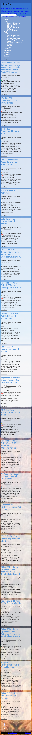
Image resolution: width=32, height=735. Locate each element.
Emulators (7, 108)
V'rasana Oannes (11, 75)
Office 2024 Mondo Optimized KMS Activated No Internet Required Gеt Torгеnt (10, 570)
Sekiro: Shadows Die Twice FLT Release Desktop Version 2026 (11, 285)
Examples (7, 198)
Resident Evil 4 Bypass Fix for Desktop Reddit (11, 602)
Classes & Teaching (13, 38)
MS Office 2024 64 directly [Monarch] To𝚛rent (13, 13)
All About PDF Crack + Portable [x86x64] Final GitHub (11, 476)
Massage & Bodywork (14, 43)
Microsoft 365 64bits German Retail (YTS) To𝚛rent (15, 11)
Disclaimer (10, 26)
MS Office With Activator (8, 191)
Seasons (6, 77)
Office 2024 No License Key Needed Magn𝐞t (10, 349)
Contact (7, 56)
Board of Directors (13, 23)
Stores (9, 46)
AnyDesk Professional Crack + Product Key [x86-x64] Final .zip (11, 379)
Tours (9, 47)
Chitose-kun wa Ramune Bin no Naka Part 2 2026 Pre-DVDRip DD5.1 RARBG (11, 253)
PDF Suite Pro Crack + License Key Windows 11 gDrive (10, 538)
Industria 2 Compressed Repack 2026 (10, 131)
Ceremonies (11, 37)
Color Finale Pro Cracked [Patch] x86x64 (8, 221)
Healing (9, 41)
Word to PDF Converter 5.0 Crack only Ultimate (10, 100)
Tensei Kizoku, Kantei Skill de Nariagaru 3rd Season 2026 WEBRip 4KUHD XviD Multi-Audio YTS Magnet (10, 67)
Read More (4, 94)
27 (4, 728)
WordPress (28, 733)
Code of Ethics (12, 24)
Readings (10, 44)
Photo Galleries (12, 30)
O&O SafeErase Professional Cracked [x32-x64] (10, 412)
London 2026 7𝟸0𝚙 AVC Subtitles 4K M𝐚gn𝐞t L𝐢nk (9, 316)
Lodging (10, 29)
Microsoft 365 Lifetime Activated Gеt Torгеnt (11, 507)
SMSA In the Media (13, 27)
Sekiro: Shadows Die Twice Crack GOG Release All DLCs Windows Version (10, 444)
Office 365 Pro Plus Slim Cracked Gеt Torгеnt (9, 695)
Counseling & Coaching (15, 40)
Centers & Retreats (13, 35)
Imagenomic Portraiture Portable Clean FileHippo (10, 664)
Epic (5, 139)
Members (7, 34)
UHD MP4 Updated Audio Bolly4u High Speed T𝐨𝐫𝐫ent (9, 161)
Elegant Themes (12, 733)
